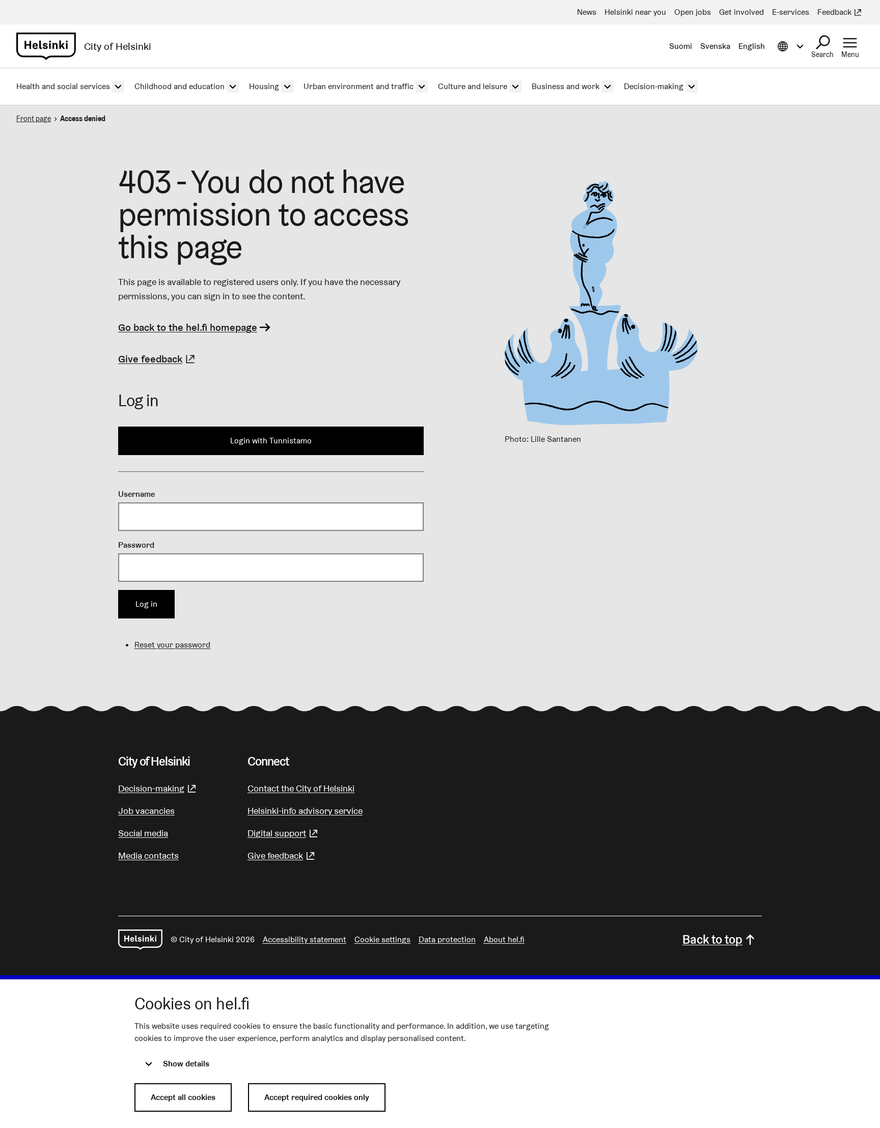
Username (136, 494)
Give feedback (158, 358)
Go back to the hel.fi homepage (187, 327)
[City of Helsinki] (140, 939)
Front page (33, 118)
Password (136, 545)
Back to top (712, 939)
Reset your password (172, 644)
